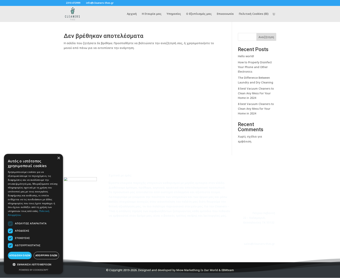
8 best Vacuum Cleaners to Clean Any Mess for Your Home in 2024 (256, 108)
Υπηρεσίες (174, 14)
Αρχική (132, 14)
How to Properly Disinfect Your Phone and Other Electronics (255, 67)
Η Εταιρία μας (152, 14)
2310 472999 (73, 3)
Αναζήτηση (266, 37)
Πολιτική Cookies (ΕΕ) (253, 14)
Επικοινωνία (225, 14)
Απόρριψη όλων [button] (46, 255)
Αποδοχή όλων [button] (19, 255)
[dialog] (33, 214)
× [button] (58, 158)
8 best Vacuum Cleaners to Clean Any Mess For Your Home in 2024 (256, 93)
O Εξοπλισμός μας (199, 14)
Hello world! (246, 56)
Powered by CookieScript (33, 269)
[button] (33, 264)
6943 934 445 (262, 180)
